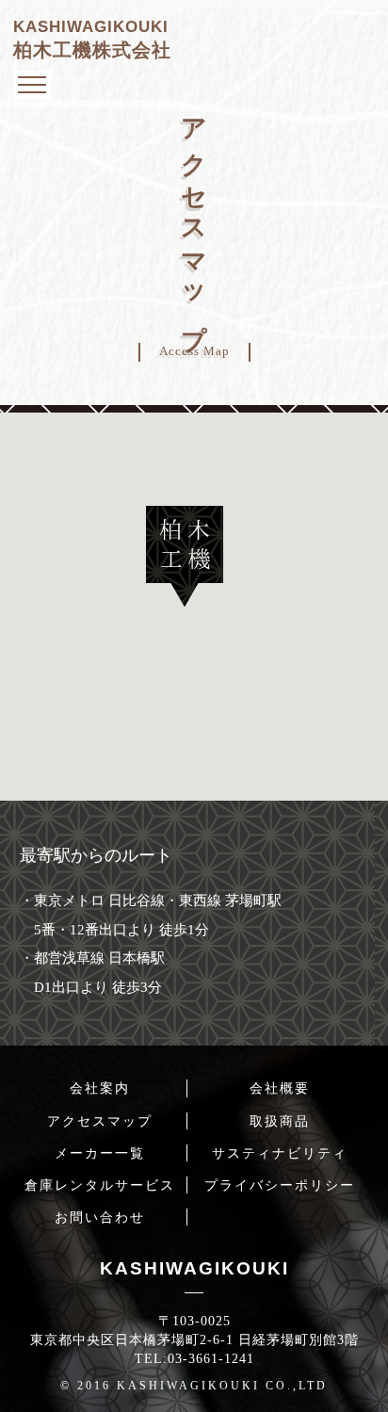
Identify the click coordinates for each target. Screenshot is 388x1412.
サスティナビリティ (280, 1152)
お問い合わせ (100, 1217)
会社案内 (100, 1088)
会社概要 (280, 1088)
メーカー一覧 (100, 1152)
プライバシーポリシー (279, 1185)
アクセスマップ (100, 1120)
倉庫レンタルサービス (99, 1185)
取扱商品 (280, 1120)
